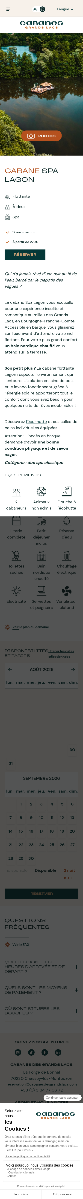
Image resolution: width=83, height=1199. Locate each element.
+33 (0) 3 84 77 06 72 (42, 1090)
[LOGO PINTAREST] (31, 1052)
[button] (65, 9)
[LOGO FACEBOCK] (45, 1052)
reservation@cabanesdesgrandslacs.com (41, 1084)
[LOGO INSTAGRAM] (18, 1052)
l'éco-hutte (36, 421)
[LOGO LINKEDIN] (58, 1052)
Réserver (25, 254)
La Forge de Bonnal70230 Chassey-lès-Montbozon (41, 1075)
